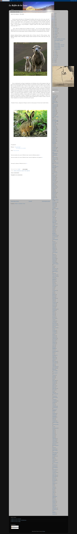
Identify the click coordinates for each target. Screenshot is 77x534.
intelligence (54, 502)
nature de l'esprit (54, 172)
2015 (54, 58)
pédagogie (53, 227)
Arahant (53, 365)
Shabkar (53, 392)
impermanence (54, 123)
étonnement (54, 514)
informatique (54, 413)
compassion (54, 131)
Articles (13, 526)
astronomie (54, 303)
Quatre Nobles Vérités (54, 222)
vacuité (53, 125)
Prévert (53, 326)
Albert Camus (54, 361)
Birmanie (53, 295)
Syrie (53, 329)
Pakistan (53, 477)
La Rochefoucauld (55, 239)
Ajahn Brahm (54, 438)
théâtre (53, 311)
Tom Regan (54, 330)
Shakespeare (54, 483)
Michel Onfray (54, 388)
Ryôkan (53, 273)
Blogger (44, 531)
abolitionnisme (54, 202)
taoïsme (53, 218)
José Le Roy (54, 318)
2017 (54, 25)
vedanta (53, 430)
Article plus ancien (46, 201)
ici (42, 157)
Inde (53, 267)
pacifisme (53, 261)
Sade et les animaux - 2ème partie (59, 44)
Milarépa (53, 297)
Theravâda (53, 396)
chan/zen (53, 108)
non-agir (53, 286)
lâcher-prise (54, 305)
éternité (53, 437)
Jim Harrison (54, 464)
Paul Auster (54, 479)
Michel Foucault (54, 325)
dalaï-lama (53, 281)
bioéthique (53, 402)
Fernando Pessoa (54, 235)
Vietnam (53, 487)
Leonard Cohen (54, 472)
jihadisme (53, 204)
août (55, 34)
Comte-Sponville (54, 372)
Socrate (53, 301)
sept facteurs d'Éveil (55, 424)
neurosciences (54, 285)
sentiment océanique (55, 422)
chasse (53, 403)
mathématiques (54, 507)
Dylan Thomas (54, 452)
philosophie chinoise (55, 163)
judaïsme (53, 340)
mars (55, 54)
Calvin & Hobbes (55, 370)
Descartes (53, 257)
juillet (55, 36)
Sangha (53, 299)
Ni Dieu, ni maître (57, 43)
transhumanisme (54, 428)
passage (53, 307)
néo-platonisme (54, 509)
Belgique (53, 231)
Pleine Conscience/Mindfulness (55, 199)
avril (55, 52)
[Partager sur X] (25, 169)
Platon (53, 241)
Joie (54, 41)
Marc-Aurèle (54, 258)
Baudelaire (54, 294)
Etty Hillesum (54, 456)
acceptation (54, 177)
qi (52, 510)
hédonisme (54, 248)
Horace (53, 458)
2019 (54, 22)
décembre (55, 28)
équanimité (54, 175)
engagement (54, 134)
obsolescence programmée (54, 416)
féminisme (54, 212)
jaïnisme (53, 503)
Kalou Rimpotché (55, 467)
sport (53, 426)
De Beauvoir (54, 448)
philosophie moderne (54, 143)
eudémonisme (54, 159)
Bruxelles (53, 317)
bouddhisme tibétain (55, 116)
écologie (53, 138)
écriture (53, 436)
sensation (53, 196)
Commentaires (14, 528)
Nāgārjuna (53, 139)
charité (53, 491)
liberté (53, 161)
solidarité (53, 217)
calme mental (54, 223)
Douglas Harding (54, 450)
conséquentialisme (55, 407)
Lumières (22, 170)
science (53, 229)
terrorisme (53, 220)
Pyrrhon (53, 176)
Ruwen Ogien (54, 298)
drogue (53, 495)
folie (53, 412)
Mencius (53, 387)
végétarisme (28, 170)
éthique (53, 98)
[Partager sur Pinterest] (27, 169)
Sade (25, 170)
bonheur (53, 133)
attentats (53, 277)
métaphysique (54, 106)
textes (53, 144)
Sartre (53, 481)
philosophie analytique (54, 348)
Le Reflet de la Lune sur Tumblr (15, 521)
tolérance (53, 313)
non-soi (53, 214)
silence (53, 230)
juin (55, 37)
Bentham (53, 369)
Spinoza (53, 244)
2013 (54, 61)
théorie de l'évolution (53, 512)
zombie (53, 432)
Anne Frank (54, 441)
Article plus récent (15, 201)
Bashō (53, 293)
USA (53, 485)
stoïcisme (53, 206)
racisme (53, 419)
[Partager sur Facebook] (26, 169)
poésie (53, 99)
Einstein (53, 377)
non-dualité (54, 127)
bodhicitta (53, 114)
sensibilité (53, 310)
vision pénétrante (54, 252)
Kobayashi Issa (54, 268)
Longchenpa (54, 321)
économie (53, 434)
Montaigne (54, 197)
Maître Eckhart (54, 475)
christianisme (54, 192)
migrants (53, 283)
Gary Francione (54, 236)
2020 (54, 21)
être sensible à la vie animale (21, 148)
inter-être (53, 213)
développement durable (54, 410)
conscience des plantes (54, 279)
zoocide (53, 433)
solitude (53, 250)
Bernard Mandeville (55, 445)
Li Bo (53, 319)
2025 (54, 14)
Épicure (53, 254)
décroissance (54, 339)
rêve (53, 289)
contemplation (54, 104)
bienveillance (54, 147)
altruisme (15, 170)
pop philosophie (54, 351)
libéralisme (54, 259)
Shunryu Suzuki (54, 327)
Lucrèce (53, 473)
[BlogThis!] (24, 169)
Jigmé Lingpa (54, 380)
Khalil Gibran (54, 469)
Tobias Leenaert (54, 274)
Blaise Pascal (54, 186)
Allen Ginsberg (54, 362)
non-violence (54, 181)
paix (53, 216)
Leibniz (53, 384)
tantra (53, 353)
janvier (55, 57)
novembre (55, 29)
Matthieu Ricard (54, 155)
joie (52, 160)
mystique (53, 171)
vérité (53, 207)
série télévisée (54, 290)
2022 (54, 17)
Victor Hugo (54, 333)
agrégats (53, 210)
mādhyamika (54, 226)
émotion (53, 314)
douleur (53, 180)
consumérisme (54, 406)
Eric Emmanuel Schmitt (54, 454)
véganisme (53, 111)
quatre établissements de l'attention (55, 153)
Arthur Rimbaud (54, 366)
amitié (53, 334)
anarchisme (54, 335)
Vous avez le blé (16, 150)
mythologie (54, 414)
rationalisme (54, 420)
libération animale (55, 102)
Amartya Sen (54, 440)
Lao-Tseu (53, 471)
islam (53, 225)
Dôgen (53, 165)
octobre (55, 31)
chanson (53, 245)
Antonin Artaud (54, 442)
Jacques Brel (54, 460)
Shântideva (54, 101)
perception (53, 148)
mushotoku (54, 343)
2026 (54, 13)
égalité (53, 360)
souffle (53, 190)
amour (53, 119)
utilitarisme (54, 357)
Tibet (53, 484)
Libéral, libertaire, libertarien (58, 40)
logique (53, 506)
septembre (56, 32)
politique (53, 107)
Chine (53, 146)
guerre (53, 184)
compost (53, 492)
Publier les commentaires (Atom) (20, 203)
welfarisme (54, 358)
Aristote (53, 315)
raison (53, 287)
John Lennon (54, 466)
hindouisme (54, 501)
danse (53, 493)
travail (53, 429)
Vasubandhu (54, 331)
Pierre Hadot (54, 480)
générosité (53, 193)
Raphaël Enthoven (55, 271)
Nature (53, 115)
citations (53, 404)
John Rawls (54, 383)
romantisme (54, 249)
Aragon (53, 364)
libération (53, 185)
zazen (53, 291)
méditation (54, 97)
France (53, 266)
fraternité (53, 499)
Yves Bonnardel (54, 400)
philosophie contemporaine (54, 150)
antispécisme (19, 170)
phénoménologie (54, 309)
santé (53, 189)
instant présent (54, 129)
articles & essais (54, 276)
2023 (54, 16)
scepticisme (54, 130)
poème (53, 352)
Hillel (53, 457)
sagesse (53, 122)
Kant (53, 238)
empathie (53, 246)
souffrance (53, 126)
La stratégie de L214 (57, 49)
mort (53, 170)
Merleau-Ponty (54, 323)
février (55, 55)
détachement (54, 157)
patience (53, 418)
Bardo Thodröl (54, 368)
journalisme (54, 505)
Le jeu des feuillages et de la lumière (59, 38)
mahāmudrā (54, 342)
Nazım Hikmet (54, 476)
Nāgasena (53, 183)
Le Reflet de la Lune (18, 5)
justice (53, 282)
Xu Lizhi (53, 488)
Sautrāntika (54, 242)
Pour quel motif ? (18, 146)
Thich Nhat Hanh (55, 397)
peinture (53, 346)
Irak (53, 379)
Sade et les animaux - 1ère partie (59, 46)
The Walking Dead (55, 393)
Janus (53, 461)
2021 (54, 19)
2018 (54, 24)
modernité (53, 306)
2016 (54, 27)
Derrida (53, 376)
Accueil (12, 9)
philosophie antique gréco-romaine (55, 121)
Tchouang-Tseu (54, 302)
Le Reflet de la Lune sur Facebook (16, 518)
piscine (53, 349)
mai (55, 50)
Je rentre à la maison (57, 47)
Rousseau (53, 389)
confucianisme (54, 338)
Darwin (53, 447)
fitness (53, 498)
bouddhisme (54, 95)
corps (53, 168)
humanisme (54, 141)
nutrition (53, 344)
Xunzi (53, 489)
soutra (53, 135)
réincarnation (54, 262)
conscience (54, 110)
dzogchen (53, 203)
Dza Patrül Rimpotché (54, 234)
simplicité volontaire (55, 263)
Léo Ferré (53, 322)
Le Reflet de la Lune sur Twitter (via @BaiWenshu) (18, 520)
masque (53, 194)
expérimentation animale (54, 497)
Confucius (53, 375)
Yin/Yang (53, 399)
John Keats (54, 381)
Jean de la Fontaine (55, 462)
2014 (54, 60)
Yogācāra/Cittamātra (55, 208)
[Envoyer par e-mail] (23, 169)
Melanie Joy (54, 385)
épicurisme (54, 255)
